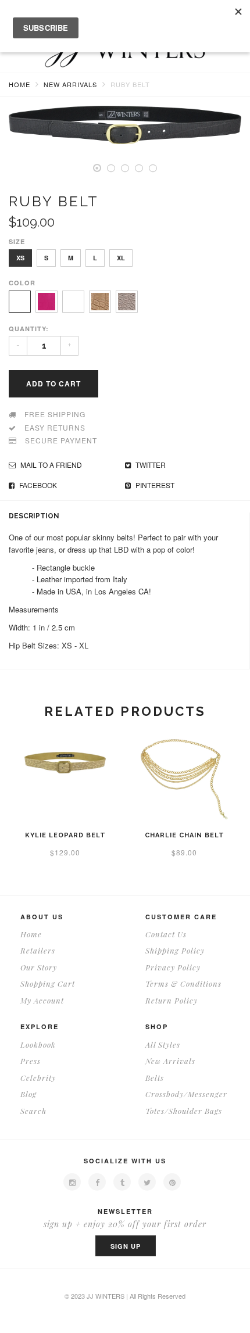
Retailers (37, 950)
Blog (28, 1094)
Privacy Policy (173, 967)
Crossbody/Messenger (186, 1094)
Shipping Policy (175, 950)
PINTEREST (154, 485)
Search (33, 1111)
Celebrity (38, 1078)
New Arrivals (70, 84)
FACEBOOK (37, 485)
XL (121, 257)
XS (20, 257)
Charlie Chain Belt (184, 835)
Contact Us (166, 934)
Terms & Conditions (183, 983)
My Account (42, 1000)
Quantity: (29, 328)
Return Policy (171, 1000)
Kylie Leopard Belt (65, 835)
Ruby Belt (130, 84)
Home (19, 84)
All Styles (162, 1044)
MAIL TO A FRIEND (50, 465)
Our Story (38, 967)
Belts (154, 1078)
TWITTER (150, 465)
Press (30, 1061)
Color (22, 282)
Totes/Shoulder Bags (183, 1111)
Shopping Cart (47, 983)
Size (17, 241)
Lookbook (38, 1044)
